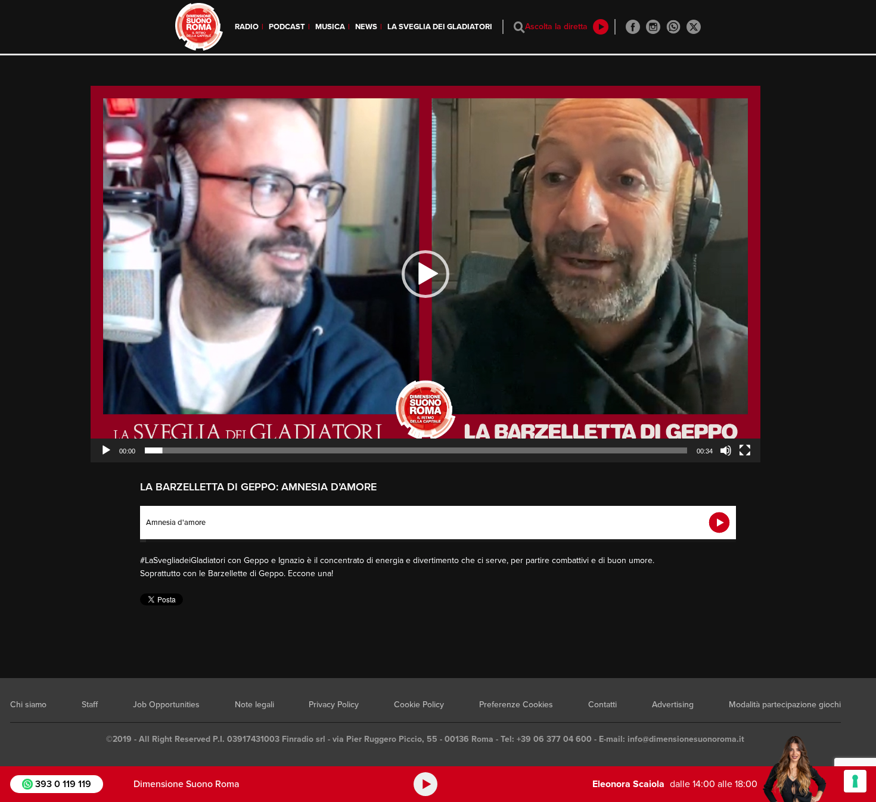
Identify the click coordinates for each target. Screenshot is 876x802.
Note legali (254, 705)
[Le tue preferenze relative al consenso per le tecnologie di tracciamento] (855, 781)
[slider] (416, 450)
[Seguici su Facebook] (633, 27)
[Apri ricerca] (519, 27)
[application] (425, 274)
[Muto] (726, 450)
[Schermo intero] (745, 450)
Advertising (673, 705)
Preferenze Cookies (516, 705)
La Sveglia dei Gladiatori (439, 27)
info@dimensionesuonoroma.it (686, 739)
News (366, 27)
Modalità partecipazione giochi (785, 705)
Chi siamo (28, 705)
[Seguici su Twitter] (693, 27)
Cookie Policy (419, 705)
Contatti (602, 705)
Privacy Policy (334, 705)
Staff (90, 705)
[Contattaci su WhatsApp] (673, 27)
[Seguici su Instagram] (653, 27)
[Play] (106, 450)
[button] (425, 274)
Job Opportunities (166, 705)
